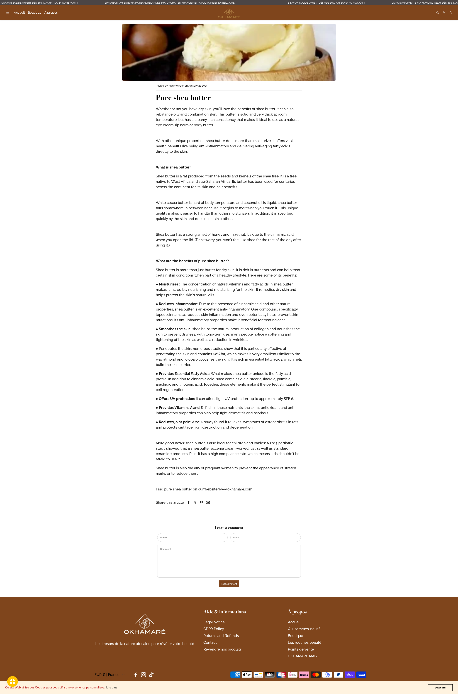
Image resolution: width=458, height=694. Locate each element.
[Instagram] (143, 674)
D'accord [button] (440, 687)
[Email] (208, 502)
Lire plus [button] (111, 687)
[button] (7, 13)
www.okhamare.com (235, 489)
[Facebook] (135, 674)
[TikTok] (151, 674)
